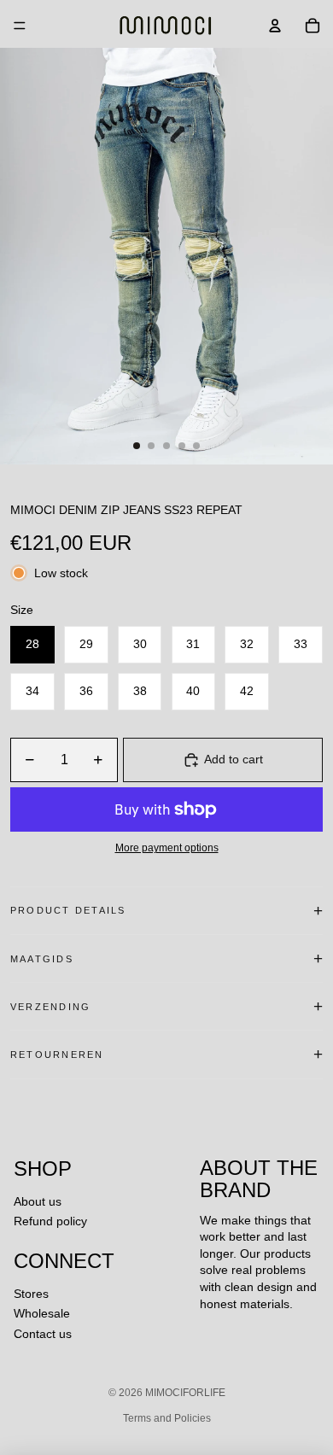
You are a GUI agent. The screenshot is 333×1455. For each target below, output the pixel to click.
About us (37, 1201)
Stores (31, 1293)
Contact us (43, 1334)
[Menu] (19, 25)
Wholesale (42, 1313)
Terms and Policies (167, 1418)
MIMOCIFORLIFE (185, 1393)
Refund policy (50, 1221)
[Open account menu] (275, 25)
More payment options (167, 847)
